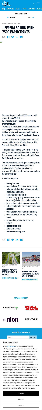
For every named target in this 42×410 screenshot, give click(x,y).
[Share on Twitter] (12, 37)
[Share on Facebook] (8, 37)
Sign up (33, 338)
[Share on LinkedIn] (17, 37)
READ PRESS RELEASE (10, 278)
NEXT (30, 17)
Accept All (21, 393)
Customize (21, 399)
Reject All (21, 405)
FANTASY (32, 9)
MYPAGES (10, 9)
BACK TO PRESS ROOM (21, 14)
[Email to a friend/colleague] (21, 37)
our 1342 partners (11, 346)
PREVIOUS (12, 17)
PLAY (18, 9)
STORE (24, 9)
